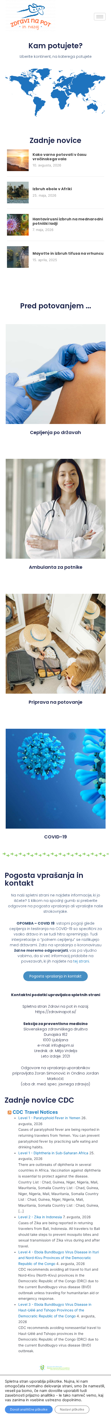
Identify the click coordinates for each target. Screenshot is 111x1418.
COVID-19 (55, 837)
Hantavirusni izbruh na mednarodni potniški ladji (68, 221)
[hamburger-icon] (100, 16)
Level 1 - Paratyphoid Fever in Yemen (49, 1118)
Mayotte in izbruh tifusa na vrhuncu (68, 253)
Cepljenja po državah (55, 432)
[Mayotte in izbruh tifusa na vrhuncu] (18, 257)
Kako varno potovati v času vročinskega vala (59, 157)
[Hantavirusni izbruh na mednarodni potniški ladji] (18, 224)
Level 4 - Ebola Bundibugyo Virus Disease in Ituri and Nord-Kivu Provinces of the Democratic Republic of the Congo (58, 1258)
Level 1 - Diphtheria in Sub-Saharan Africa (53, 1153)
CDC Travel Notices (35, 1112)
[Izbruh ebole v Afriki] (18, 192)
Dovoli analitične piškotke (28, 1409)
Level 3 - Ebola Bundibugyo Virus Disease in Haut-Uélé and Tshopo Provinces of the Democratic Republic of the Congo (54, 1310)
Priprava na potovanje (55, 702)
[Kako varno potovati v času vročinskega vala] (18, 160)
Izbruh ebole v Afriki (52, 188)
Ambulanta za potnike (55, 567)
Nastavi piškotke (72, 1409)
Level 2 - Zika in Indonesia (40, 1217)
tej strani (81, 961)
